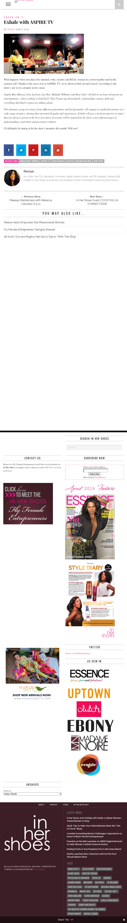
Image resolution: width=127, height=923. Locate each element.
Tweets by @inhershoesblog (77, 653)
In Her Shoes (73, 873)
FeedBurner (100, 477)
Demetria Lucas (75, 886)
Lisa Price (99, 882)
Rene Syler (98, 161)
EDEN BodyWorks (104, 869)
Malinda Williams (83, 161)
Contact (54, 805)
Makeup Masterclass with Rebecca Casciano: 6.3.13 (31, 202)
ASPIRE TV (45, 161)
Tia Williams (112, 882)
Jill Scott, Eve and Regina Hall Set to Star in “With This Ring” (40, 236)
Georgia (107, 877)
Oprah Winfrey (74, 913)
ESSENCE (105, 895)
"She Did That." (111, 891)
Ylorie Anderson (92, 895)
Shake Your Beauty (87, 904)
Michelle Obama (91, 913)
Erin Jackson (58, 161)
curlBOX (72, 904)
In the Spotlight (81, 805)
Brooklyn (88, 882)
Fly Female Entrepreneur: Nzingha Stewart (29, 229)
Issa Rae (70, 161)
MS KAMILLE (39, 869)
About (41, 805)
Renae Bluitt (73, 869)
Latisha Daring (91, 886)
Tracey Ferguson (90, 900)
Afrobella (72, 891)
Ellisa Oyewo (88, 869)
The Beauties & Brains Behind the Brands (86, 909)
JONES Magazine (74, 895)
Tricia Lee (96, 877)
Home (65, 805)
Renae (10, 29)
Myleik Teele (85, 891)
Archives (7, 790)
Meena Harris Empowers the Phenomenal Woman (34, 222)
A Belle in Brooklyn (109, 900)
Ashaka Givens (74, 882)
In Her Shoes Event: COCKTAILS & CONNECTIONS (97, 202)
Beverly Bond (74, 900)
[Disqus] (64, 287)
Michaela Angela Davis (111, 886)
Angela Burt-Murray (29, 161)
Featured (97, 891)
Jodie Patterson (89, 873)
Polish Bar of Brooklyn (78, 877)
